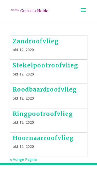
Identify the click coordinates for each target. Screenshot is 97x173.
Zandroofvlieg (36, 41)
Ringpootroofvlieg (43, 113)
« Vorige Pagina (23, 159)
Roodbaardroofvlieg (45, 89)
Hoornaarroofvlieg (43, 138)
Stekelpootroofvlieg (45, 65)
